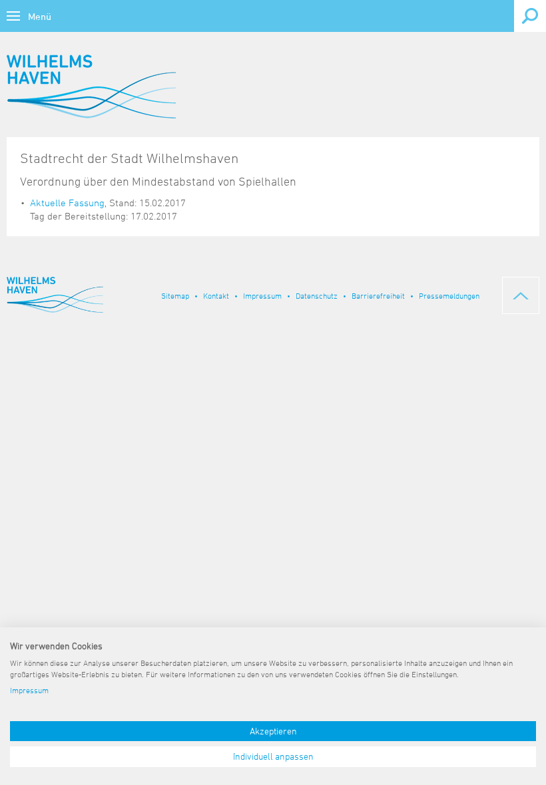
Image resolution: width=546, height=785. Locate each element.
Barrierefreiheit (378, 295)
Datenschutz (317, 295)
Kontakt (216, 295)
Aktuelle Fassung (67, 202)
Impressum (262, 295)
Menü (39, 16)
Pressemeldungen (449, 295)
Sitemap (175, 295)
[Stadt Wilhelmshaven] (91, 86)
